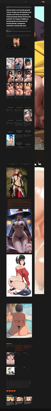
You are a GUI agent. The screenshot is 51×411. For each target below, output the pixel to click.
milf (29, 384)
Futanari (27, 31)
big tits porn (15, 382)
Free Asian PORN (25, 1)
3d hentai (7, 31)
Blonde (18, 31)
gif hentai (8, 383)
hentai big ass (11, 383)
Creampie (24, 31)
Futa (25, 31)
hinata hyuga (22, 383)
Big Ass (15, 31)
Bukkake (22, 31)
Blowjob (20, 31)
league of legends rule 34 (19, 384)
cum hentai (26, 382)
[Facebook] (7, 390)
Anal (9, 31)
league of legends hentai (13, 384)
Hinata (15, 383)
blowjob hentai (19, 382)
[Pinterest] (12, 390)
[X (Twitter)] (10, 390)
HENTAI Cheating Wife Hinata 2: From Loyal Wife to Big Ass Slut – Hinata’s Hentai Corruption (28, 403)
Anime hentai (11, 31)
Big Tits (16, 31)
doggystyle (29, 382)
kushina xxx (8, 384)
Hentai (28, 31)
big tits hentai (11, 382)
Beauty (13, 31)
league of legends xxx (25, 384)
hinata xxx (26, 383)
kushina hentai (29, 383)
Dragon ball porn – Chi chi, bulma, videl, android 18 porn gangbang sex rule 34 (10, 346)
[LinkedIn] (14, 390)
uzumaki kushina (8, 388)
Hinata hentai (18, 383)
